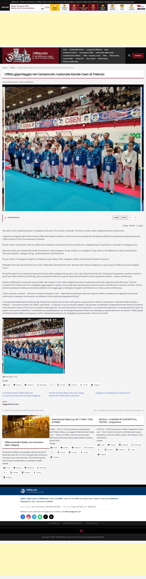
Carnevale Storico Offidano (72, 56)
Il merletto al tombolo (70, 53)
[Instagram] (28, 516)
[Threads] (51, 516)
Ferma (124, 217)
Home (65, 50)
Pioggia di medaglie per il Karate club (113, 393)
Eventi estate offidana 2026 (105, 53)
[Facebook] (23, 516)
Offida (4, 401)
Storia (106, 50)
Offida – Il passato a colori (91, 56)
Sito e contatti (90, 58)
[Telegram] (34, 516)
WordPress (100, 537)
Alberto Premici (103, 58)
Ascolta (116, 217)
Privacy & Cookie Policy (70, 61)
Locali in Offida (68, 58)
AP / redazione (27, 82)
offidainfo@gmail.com (72, 512)
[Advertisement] (73, 29)
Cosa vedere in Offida (86, 53)
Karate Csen (14, 404)
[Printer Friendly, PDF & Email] (133, 226)
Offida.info (40, 53)
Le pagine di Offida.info (94, 50)
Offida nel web (114, 56)
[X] (45, 516)
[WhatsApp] (40, 516)
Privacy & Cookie (91, 523)
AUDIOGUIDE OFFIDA (76, 50)
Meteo (105, 56)
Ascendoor (83, 537)
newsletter (138, 55)
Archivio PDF (79, 58)
